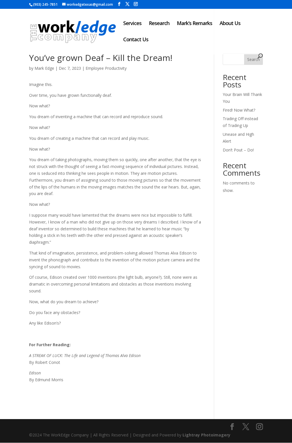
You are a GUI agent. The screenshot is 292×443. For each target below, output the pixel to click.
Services (132, 23)
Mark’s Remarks (194, 23)
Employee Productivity (106, 68)
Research (159, 23)
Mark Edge (44, 68)
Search (253, 59)
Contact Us (135, 40)
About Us (230, 23)
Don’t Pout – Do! (238, 150)
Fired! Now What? (239, 110)
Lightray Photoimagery (206, 435)
